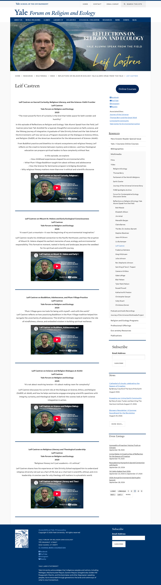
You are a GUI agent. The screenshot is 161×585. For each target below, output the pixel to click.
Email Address (119, 353)
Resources (107, 20)
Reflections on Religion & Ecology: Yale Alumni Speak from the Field (90, 76)
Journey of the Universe (119, 115)
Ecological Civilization (89, 20)
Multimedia (41, 76)
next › (113, 494)
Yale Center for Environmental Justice (125, 124)
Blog (135, 20)
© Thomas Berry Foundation (52, 548)
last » (120, 494)
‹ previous (122, 491)
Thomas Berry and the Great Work (123, 118)
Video (52, 76)
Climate (47, 20)
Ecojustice (71, 20)
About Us (18, 20)
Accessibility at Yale (46, 530)
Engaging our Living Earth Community (125, 398)
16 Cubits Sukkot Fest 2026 (120, 471)
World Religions (33, 20)
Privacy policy (60, 530)
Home (17, 76)
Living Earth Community (119, 121)
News (117, 20)
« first (113, 491)
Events (126, 20)
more (128, 494)
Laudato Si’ (58, 20)
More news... (117, 424)
